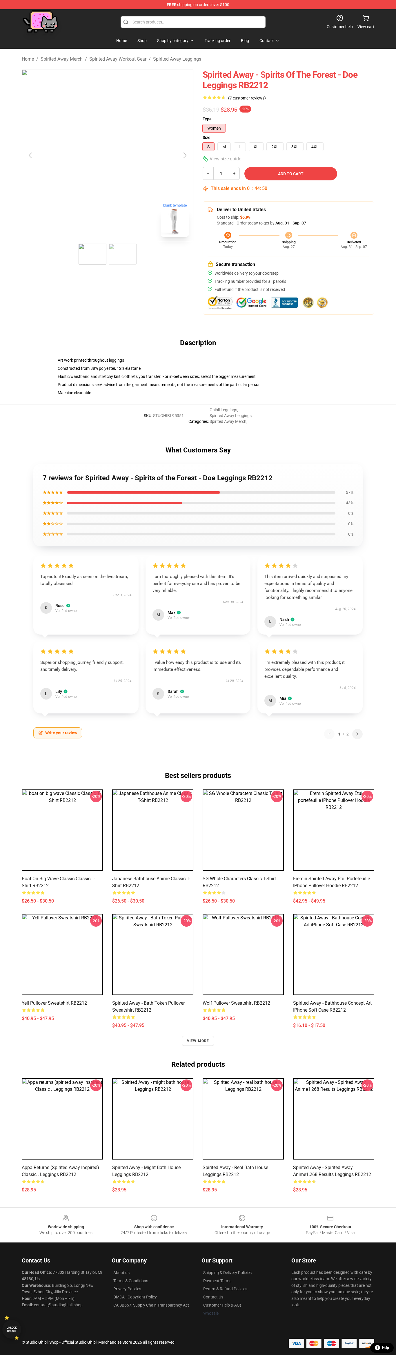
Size (206, 137)
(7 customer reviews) (247, 98)
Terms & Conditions (130, 1280)
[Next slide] (184, 155)
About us (121, 1272)
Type (207, 119)
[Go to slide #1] (92, 254)
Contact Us (213, 1297)
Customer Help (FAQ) (222, 1305)
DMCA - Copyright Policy (135, 1297)
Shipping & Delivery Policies (227, 1272)
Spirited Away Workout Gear (117, 59)
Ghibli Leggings (223, 409)
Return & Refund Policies (225, 1289)
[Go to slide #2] (123, 254)
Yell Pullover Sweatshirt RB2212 (54, 1003)
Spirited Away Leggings (177, 59)
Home (28, 59)
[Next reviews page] (357, 734)
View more (198, 1041)
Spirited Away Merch (62, 59)
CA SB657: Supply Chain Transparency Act (151, 1305)
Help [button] (385, 1348)
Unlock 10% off (12, 1329)
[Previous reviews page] (329, 734)
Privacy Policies (127, 1289)
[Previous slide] (31, 155)
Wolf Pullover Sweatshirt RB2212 (236, 1003)
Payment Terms (217, 1280)
